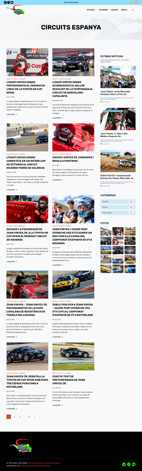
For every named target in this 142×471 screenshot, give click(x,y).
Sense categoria (116, 111)
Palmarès (103, 10)
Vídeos (124, 10)
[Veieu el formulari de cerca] (133, 10)
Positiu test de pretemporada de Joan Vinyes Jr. (68, 380)
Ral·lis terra (115, 69)
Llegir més (11, 114)
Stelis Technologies (43, 466)
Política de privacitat (36, 463)
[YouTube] (11, 2)
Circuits (9, 79)
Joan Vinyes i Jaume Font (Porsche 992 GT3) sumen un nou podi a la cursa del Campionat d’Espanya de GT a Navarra (72, 236)
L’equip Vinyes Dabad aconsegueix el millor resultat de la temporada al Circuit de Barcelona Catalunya (72, 89)
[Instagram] (8, 2)
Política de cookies (53, 463)
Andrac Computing (27, 466)
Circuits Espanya (19, 79)
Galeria (114, 10)
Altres (105, 111)
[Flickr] (5, 2)
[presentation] (27, 62)
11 (29, 417)
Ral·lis (105, 69)
